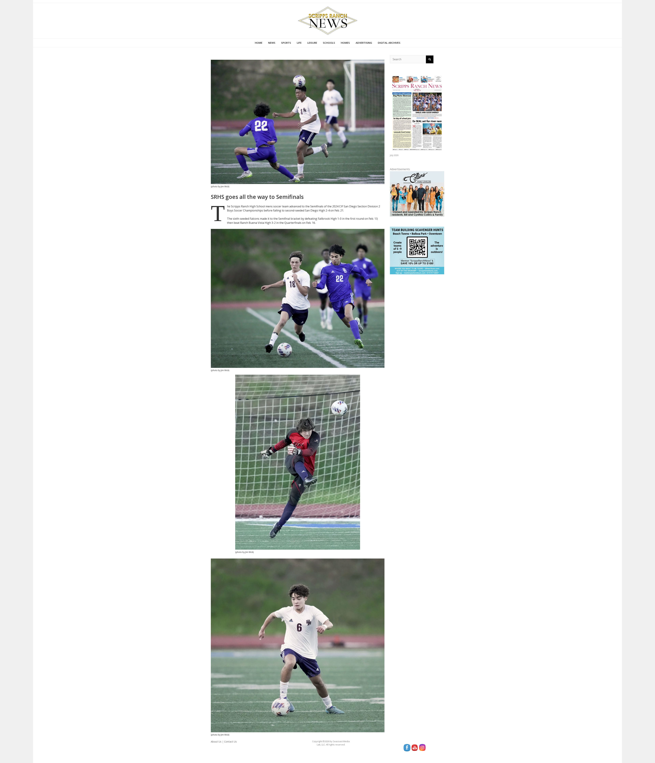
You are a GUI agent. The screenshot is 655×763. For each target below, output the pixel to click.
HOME (258, 42)
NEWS (271, 42)
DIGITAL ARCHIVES (389, 42)
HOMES (345, 42)
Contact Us (230, 741)
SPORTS (286, 42)
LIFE (299, 42)
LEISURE (312, 42)
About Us (216, 741)
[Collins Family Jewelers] (417, 193)
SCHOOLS (329, 42)
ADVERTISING (364, 42)
